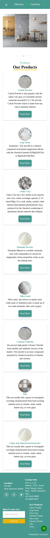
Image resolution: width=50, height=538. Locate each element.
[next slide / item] (45, 36)
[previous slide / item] (5, 36)
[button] (16, 55)
